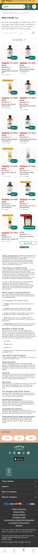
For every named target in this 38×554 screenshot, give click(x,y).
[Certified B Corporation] (11, 471)
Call (19, 438)
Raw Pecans (6, 382)
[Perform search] (5, 6)
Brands (17, 13)
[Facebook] (9, 453)
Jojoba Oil (6, 373)
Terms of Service (19, 509)
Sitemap (19, 525)
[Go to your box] (34, 7)
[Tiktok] (23, 453)
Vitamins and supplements (10, 255)
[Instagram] (14, 453)
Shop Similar (29, 227)
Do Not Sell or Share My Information (19, 520)
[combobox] (13, 7)
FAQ (31, 438)
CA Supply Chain (19, 517)
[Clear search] (23, 6)
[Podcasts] (28, 453)
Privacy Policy (19, 512)
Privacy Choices (19, 515)
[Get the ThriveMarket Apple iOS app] (19, 459)
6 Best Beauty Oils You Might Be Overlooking (18, 416)
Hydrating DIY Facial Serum (12, 399)
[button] (34, 7)
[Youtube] (19, 453)
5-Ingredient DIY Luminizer (12, 409)
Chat (7, 438)
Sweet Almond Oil (8, 362)
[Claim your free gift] (28, 7)
